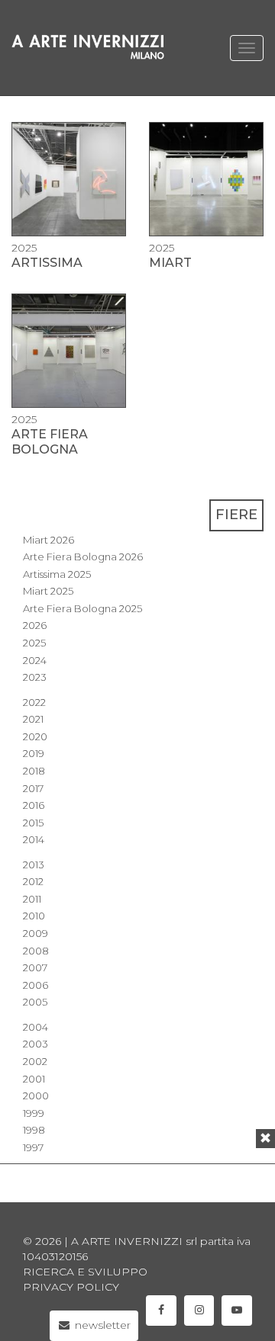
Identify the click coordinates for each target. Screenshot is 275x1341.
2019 (33, 753)
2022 (34, 702)
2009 (35, 933)
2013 (33, 864)
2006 (35, 985)
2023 (35, 677)
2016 (33, 805)
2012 (33, 881)
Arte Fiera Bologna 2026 (83, 556)
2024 (35, 660)
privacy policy (71, 1287)
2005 (35, 1002)
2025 (34, 643)
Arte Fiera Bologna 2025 (82, 608)
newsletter (101, 1325)
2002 (35, 1061)
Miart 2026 (48, 540)
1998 (34, 1130)
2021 (33, 719)
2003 (35, 1044)
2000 (36, 1095)
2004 (35, 1027)
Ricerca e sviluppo (85, 1271)
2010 (34, 916)
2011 (32, 899)
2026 (35, 625)
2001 (34, 1079)
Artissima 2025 (57, 574)
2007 (35, 967)
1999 (33, 1113)
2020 (35, 736)
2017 (33, 788)
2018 (34, 771)
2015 (33, 822)
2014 (33, 839)
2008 (36, 951)
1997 (33, 1147)
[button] (265, 1138)
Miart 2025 (48, 591)
